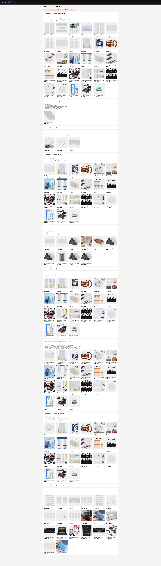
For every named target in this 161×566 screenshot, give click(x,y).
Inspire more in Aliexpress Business (80, 557)
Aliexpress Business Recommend (86, 563)
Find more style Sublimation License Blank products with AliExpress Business (59, 9)
